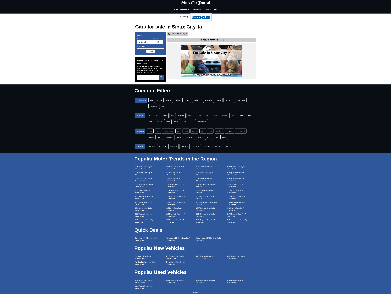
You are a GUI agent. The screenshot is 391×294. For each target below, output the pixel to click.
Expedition (219, 131)
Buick (249, 115)
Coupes (218, 100)
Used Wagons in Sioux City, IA (144, 287)
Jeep (157, 115)
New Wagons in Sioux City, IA (205, 257)
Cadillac (215, 115)
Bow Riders (153, 106)
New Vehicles (184, 9)
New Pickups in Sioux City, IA (175, 257)
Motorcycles (228, 100)
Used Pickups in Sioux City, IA (175, 281)
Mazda (165, 115)
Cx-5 (178, 131)
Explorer (194, 131)
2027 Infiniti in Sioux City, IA (205, 191)
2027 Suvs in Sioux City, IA (174, 174)
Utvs (162, 106)
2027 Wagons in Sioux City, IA (144, 215)
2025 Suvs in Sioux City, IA (143, 180)
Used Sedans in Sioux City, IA (205, 281)
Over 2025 (152, 146)
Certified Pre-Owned (210, 9)
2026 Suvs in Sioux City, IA (143, 168)
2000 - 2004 (206, 146)
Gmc (207, 115)
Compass (229, 131)
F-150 (150, 131)
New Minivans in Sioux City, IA (175, 263)
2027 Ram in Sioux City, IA (235, 191)
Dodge (150, 121)
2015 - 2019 (173, 146)
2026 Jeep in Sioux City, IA (143, 174)
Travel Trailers (241, 100)
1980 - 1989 (218, 146)
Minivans (186, 100)
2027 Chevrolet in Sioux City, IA (175, 197)
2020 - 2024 (162, 146)
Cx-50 (202, 131)
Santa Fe (200, 137)
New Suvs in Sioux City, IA (143, 257)
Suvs (151, 100)
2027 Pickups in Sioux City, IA (144, 185)
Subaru (184, 121)
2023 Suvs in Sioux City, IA (174, 180)
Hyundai (199, 115)
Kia (192, 121)
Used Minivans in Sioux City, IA (236, 281)
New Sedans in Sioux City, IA (236, 257)
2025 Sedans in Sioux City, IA (175, 221)
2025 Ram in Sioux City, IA (174, 209)
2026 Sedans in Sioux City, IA (175, 185)
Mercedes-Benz (201, 121)
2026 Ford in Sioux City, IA (204, 168)
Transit (224, 137)
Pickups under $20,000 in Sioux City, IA (178, 239)
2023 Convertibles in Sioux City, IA (237, 221)
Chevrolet (181, 115)
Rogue (186, 131)
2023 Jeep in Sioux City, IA (143, 203)
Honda (176, 121)
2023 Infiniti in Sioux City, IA (235, 209)
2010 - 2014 (184, 146)
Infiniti (241, 115)
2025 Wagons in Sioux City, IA (205, 221)
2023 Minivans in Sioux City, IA (144, 221)
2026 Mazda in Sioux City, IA (236, 168)
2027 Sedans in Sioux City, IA (205, 209)
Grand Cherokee (168, 131)
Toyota (168, 121)
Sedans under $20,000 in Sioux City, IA (208, 239)
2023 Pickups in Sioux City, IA (205, 185)
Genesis (224, 115)
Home (176, 9)
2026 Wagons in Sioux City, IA (236, 180)
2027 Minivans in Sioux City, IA (236, 215)
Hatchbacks (197, 100)
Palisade (179, 137)
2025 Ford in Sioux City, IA (143, 191)
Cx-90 (208, 137)
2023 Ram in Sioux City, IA (143, 209)
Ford (150, 115)
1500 (157, 131)
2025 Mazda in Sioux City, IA (205, 197)
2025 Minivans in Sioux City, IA (175, 215)
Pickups (159, 100)
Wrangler (151, 137)
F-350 (216, 137)
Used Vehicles (196, 9)
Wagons (168, 100)
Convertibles (208, 100)
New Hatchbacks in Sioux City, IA (145, 263)
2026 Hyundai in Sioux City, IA (236, 174)
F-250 (210, 131)
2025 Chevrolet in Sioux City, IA (175, 203)
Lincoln (233, 115)
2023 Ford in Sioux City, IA (235, 185)
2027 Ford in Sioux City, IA (204, 180)
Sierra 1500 (190, 137)
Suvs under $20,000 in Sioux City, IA (146, 239)
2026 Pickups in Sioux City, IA (175, 168)
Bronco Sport (169, 137)
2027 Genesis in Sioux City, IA (236, 197)
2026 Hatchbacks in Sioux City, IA (206, 203)
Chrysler (159, 121)
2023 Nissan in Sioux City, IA (144, 197)
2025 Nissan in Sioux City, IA (236, 203)
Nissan (190, 115)
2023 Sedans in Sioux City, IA (205, 215)
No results (150, 51)
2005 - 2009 (195, 146)
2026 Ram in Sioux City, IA (204, 174)
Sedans (177, 100)
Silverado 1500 (241, 131)
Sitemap (195, 292)
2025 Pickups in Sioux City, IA (175, 191)
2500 (159, 137)
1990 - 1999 (229, 146)
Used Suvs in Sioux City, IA (143, 281)
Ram (172, 115)
